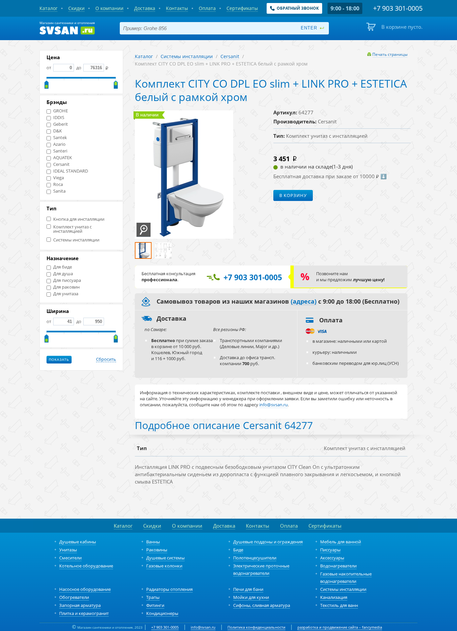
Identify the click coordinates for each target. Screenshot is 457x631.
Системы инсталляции (76, 240)
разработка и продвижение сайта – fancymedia (339, 627)
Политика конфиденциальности (256, 627)
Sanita (59, 191)
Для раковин (66, 287)
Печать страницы (389, 54)
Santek (60, 137)
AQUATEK (62, 157)
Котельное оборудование (86, 566)
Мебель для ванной (340, 542)
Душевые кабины (77, 542)
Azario (59, 144)
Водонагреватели (338, 566)
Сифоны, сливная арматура (261, 605)
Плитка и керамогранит (84, 613)
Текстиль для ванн (339, 605)
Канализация (333, 597)
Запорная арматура (80, 605)
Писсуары (330, 550)
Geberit (60, 124)
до (78, 68)
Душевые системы (165, 558)
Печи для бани (248, 589)
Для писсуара (67, 280)
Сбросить (106, 359)
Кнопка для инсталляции (78, 219)
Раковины (156, 550)
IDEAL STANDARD (70, 171)
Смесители (70, 558)
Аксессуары (332, 558)
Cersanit (61, 164)
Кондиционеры (162, 613)
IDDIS (58, 117)
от (49, 68)
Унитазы (68, 550)
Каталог (144, 56)
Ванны (153, 542)
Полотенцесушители (254, 558)
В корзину (293, 195)
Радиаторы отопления (169, 589)
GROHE (60, 111)
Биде (238, 550)
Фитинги (155, 605)
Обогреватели (74, 597)
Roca (58, 184)
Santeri (60, 151)
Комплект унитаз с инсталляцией (72, 229)
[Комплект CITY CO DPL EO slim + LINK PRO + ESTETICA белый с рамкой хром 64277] (143, 230)
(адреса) (303, 301)
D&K (57, 131)
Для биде (62, 267)
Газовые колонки (164, 566)
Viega (58, 178)
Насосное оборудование (85, 589)
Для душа (63, 274)
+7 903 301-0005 (165, 627)
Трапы (153, 597)
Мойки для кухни (251, 597)
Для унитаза (65, 294)
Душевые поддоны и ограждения (268, 542)
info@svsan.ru (203, 627)
